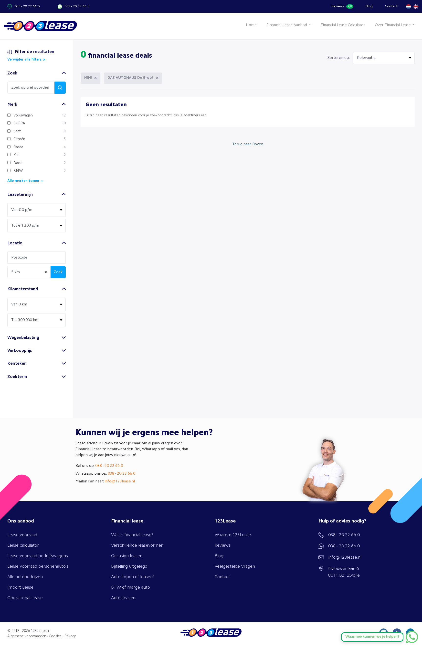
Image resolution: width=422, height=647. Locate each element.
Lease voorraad (22, 535)
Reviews (341, 6)
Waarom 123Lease (233, 535)
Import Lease (20, 587)
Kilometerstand (22, 289)
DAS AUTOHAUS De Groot (130, 78)
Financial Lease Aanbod (287, 25)
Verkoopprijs (19, 351)
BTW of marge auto (130, 587)
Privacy (70, 636)
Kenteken (17, 364)
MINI (88, 78)
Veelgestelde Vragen (235, 566)
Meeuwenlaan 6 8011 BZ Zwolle (344, 572)
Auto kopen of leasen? (133, 577)
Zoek (12, 73)
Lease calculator (23, 545)
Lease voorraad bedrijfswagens (37, 556)
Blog (369, 6)
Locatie (14, 243)
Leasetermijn (20, 195)
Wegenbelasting (23, 338)
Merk (12, 105)
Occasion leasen (126, 556)
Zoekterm (17, 377)
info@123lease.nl (120, 481)
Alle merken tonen (23, 181)
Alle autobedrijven (25, 577)
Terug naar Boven (247, 144)
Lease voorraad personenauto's (38, 566)
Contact (391, 6)
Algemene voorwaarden (26, 636)
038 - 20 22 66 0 (27, 6)
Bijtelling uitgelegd (129, 566)
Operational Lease (25, 598)
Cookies (55, 636)
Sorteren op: (338, 58)
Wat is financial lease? (132, 535)
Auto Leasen (123, 598)
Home (251, 25)
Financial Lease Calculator (343, 25)
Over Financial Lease (393, 25)
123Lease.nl (40, 631)
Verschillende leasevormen (137, 545)
